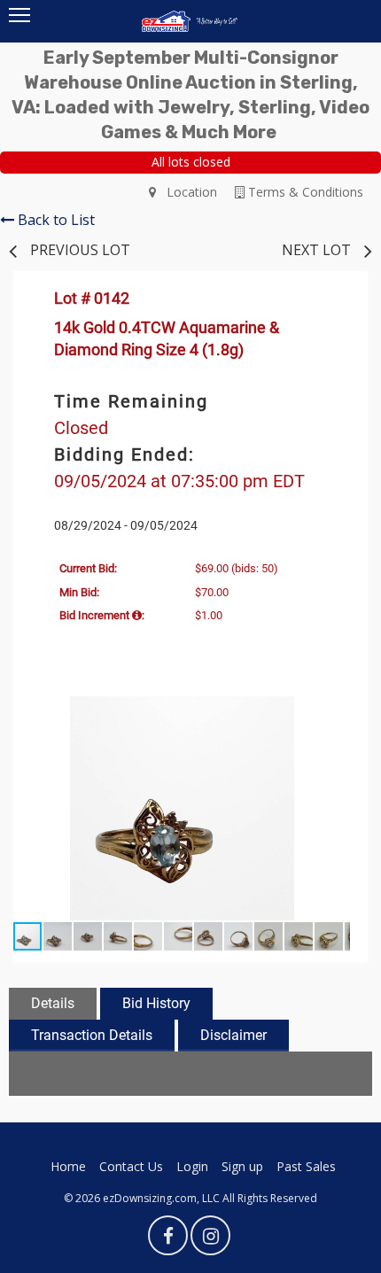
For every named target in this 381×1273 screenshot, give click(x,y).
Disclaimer (233, 1035)
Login (192, 1166)
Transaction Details (91, 1035)
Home (68, 1166)
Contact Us (131, 1166)
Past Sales (306, 1166)
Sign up (242, 1166)
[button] (334, 712)
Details (52, 1003)
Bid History (156, 1003)
